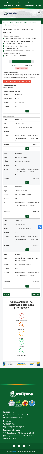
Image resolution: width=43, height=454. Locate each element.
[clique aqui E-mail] (14, 446)
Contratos (8, 25)
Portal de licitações (29, 22)
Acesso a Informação (15, 22)
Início (4, 22)
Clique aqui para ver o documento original (17, 81)
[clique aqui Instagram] (29, 446)
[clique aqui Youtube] (24, 446)
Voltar (7, 294)
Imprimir (36, 294)
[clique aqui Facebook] (19, 446)
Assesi (14, 451)
